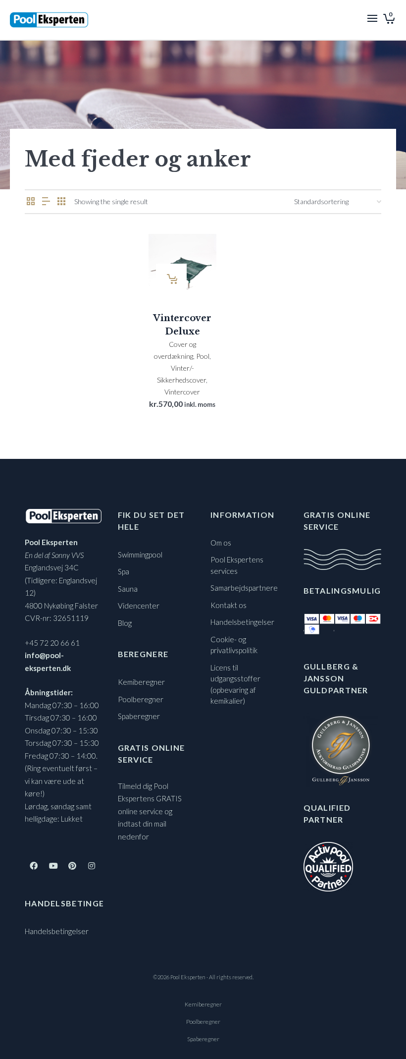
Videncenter (138, 605)
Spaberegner (139, 716)
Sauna (128, 588)
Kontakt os (228, 605)
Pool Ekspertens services (236, 565)
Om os (220, 542)
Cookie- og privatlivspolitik (233, 645)
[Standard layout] (31, 201)
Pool (202, 356)
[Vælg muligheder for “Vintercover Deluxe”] (171, 279)
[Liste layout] (46, 201)
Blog (125, 622)
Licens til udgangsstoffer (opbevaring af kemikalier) (235, 684)
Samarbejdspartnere (244, 587)
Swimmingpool (140, 554)
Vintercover (182, 392)
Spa (123, 571)
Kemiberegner (141, 681)
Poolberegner (140, 699)
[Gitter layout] (61, 201)
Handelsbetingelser (57, 931)
